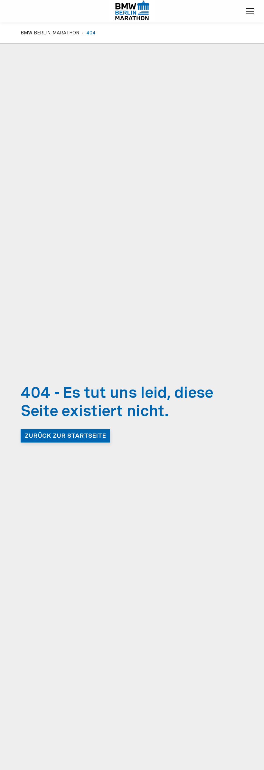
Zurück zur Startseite (65, 435)
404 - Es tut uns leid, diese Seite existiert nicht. (117, 401)
